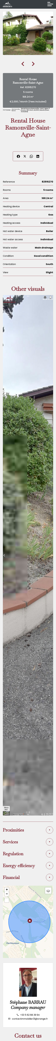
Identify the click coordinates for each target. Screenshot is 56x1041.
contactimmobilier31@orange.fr (30, 1018)
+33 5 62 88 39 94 (30, 1015)
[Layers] (48, 890)
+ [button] (7, 889)
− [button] (7, 894)
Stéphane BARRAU (28, 1002)
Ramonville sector (16, 110)
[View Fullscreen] (7, 900)
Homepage (6, 110)
